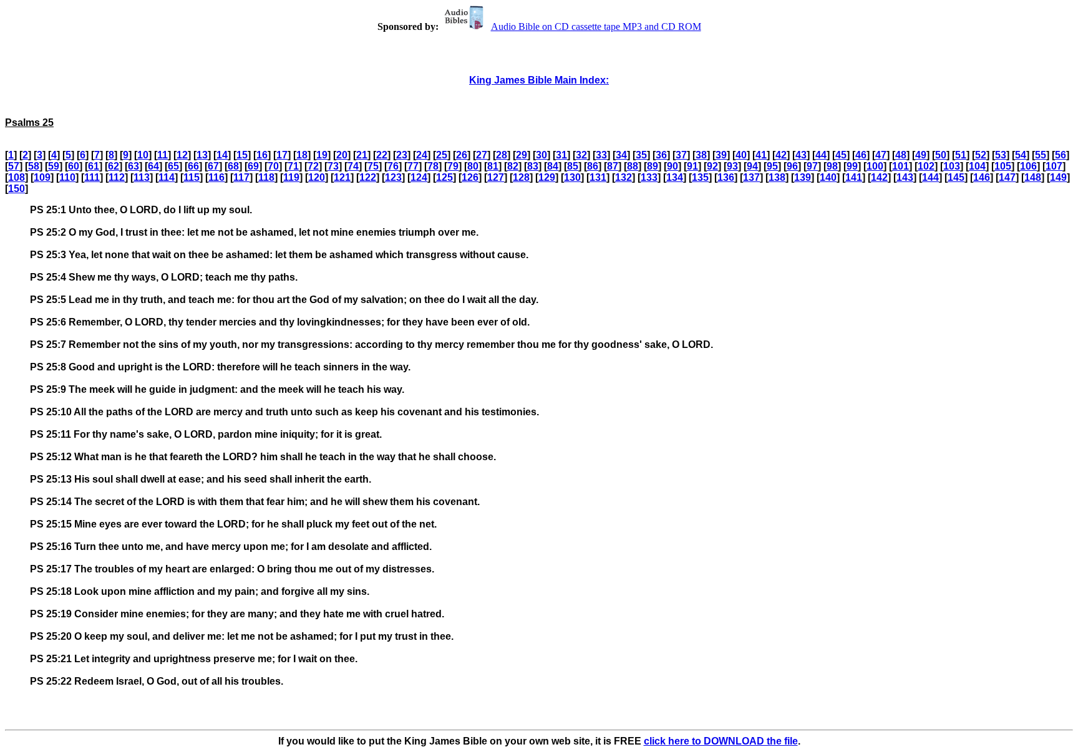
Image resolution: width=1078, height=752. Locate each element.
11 (162, 155)
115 (191, 177)
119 (291, 177)
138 (777, 177)
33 (601, 155)
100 (875, 166)
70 (273, 166)
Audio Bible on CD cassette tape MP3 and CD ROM (596, 26)
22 (381, 155)
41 (761, 155)
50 (940, 155)
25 (441, 155)
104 (977, 166)
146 (981, 177)
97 (812, 166)
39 (721, 155)
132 (623, 177)
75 (373, 166)
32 (581, 155)
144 (930, 177)
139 (802, 177)
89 (652, 166)
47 (880, 155)
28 (501, 155)
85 (572, 166)
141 (853, 177)
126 (470, 177)
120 (316, 177)
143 (904, 177)
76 (393, 166)
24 (421, 155)
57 (13, 166)
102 (926, 166)
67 (213, 166)
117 (241, 177)
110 (67, 177)
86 (592, 166)
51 (960, 155)
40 (741, 155)
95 (772, 166)
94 (752, 166)
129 (546, 177)
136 (725, 177)
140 (828, 177)
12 (182, 155)
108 (16, 177)
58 (33, 166)
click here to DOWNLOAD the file (721, 741)
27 (481, 155)
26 (461, 155)
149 (1058, 177)
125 (444, 177)
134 (674, 177)
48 (900, 155)
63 (133, 166)
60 (73, 166)
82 (512, 166)
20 (341, 155)
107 (1054, 166)
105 (1002, 166)
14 (222, 155)
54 (1020, 155)
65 (173, 166)
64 (153, 166)
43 (801, 155)
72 (313, 166)
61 (93, 166)
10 (142, 155)
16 (262, 155)
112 (117, 177)
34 (621, 155)
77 (413, 166)
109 (42, 177)
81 (492, 166)
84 (552, 166)
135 (700, 177)
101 (900, 166)
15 (242, 155)
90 (672, 166)
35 (641, 155)
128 (521, 177)
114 (166, 177)
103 (951, 166)
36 (661, 155)
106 (1028, 166)
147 (1007, 177)
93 (732, 166)
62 (113, 166)
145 (956, 177)
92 (712, 166)
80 (472, 166)
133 (649, 177)
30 (541, 155)
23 (401, 155)
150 (16, 188)
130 (572, 177)
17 (282, 155)
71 (293, 166)
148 (1032, 177)
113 (142, 177)
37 (681, 155)
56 (1060, 155)
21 (361, 155)
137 (751, 177)
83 (532, 166)
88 (632, 166)
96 (792, 166)
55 (1040, 155)
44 (821, 155)
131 (598, 177)
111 (92, 177)
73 (333, 166)
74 (353, 166)
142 (879, 177)
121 (342, 177)
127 (495, 177)
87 (612, 166)
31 (561, 155)
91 (692, 166)
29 (521, 155)
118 (266, 177)
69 (253, 166)
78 (433, 166)
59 (53, 166)
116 (216, 177)
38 (701, 155)
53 (1000, 155)
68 (233, 166)
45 (841, 155)
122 (367, 177)
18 (302, 155)
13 (202, 155)
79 (453, 166)
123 (393, 177)
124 (418, 177)
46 (861, 155)
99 (852, 166)
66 (193, 166)
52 (980, 155)
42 (781, 155)
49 (920, 155)
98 (832, 166)
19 (322, 155)
